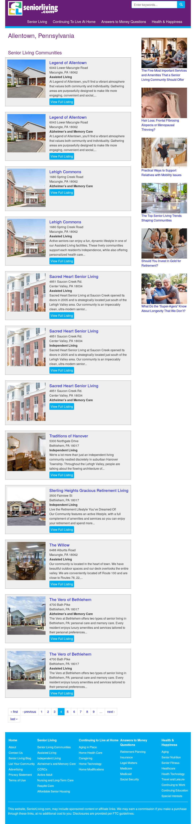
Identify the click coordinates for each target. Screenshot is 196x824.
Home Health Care (90, 753)
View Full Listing (62, 102)
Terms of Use (17, 780)
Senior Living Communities (54, 747)
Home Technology (90, 764)
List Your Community (22, 764)
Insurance (126, 757)
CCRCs (42, 769)
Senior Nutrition (171, 757)
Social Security (129, 779)
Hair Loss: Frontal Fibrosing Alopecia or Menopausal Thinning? (160, 125)
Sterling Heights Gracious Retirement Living (88, 490)
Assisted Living (46, 753)
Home (13, 740)
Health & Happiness (167, 21)
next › (111, 711)
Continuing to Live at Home (98, 740)
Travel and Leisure (173, 779)
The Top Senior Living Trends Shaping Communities (161, 217)
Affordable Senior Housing (53, 791)
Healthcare (168, 768)
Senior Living (37, 21)
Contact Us (16, 753)
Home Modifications (91, 769)
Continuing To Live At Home (74, 21)
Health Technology (173, 774)
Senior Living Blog (20, 758)
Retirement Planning (132, 752)
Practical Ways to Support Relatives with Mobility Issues (161, 172)
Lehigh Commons (65, 171)
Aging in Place (88, 747)
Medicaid (125, 774)
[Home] (34, 8)
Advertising (16, 769)
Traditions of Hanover (68, 436)
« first (14, 711)
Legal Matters (128, 763)
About (12, 747)
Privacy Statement (20, 775)
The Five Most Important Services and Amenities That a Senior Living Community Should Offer (164, 75)
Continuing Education (175, 790)
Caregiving (85, 758)
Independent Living (49, 758)
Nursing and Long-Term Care (55, 780)
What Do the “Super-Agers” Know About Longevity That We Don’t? (164, 308)
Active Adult (44, 775)
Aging (165, 752)
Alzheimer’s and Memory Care (56, 764)
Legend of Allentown (68, 62)
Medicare (126, 768)
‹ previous (29, 711)
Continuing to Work (173, 785)
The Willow (59, 545)
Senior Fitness (171, 763)
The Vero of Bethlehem (70, 599)
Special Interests (172, 796)
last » (14, 719)
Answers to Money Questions (123, 21)
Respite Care (45, 786)
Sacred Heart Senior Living (73, 276)
